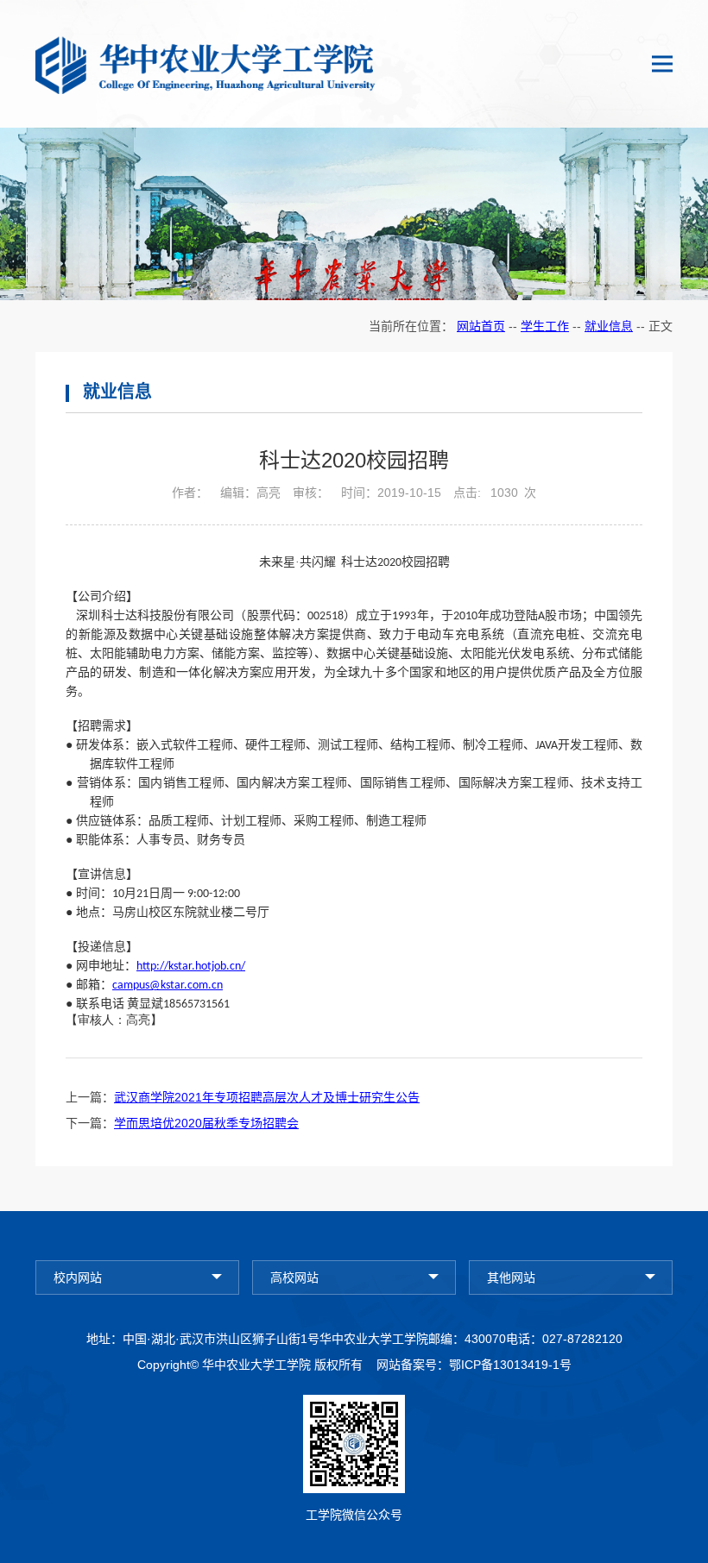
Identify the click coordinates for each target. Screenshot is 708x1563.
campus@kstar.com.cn (167, 985)
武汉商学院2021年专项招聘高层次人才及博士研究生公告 (267, 1097)
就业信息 (609, 326)
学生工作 (545, 326)
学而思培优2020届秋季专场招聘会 (206, 1123)
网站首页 (481, 326)
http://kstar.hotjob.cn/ (190, 966)
